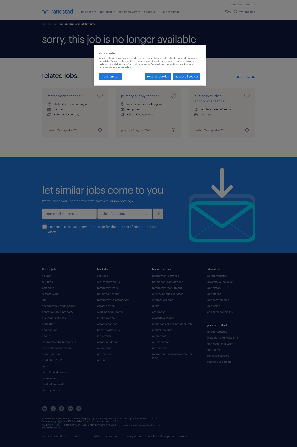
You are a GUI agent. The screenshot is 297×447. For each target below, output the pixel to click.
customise (110, 76)
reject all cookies (158, 76)
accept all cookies (187, 76)
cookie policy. (124, 67)
